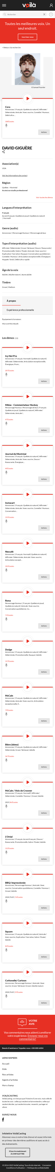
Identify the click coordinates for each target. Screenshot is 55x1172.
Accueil (5, 1064)
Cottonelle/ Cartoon (15, 980)
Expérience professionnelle (20, 310)
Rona (8, 600)
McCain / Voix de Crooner (18, 790)
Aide (4, 1069)
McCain (9, 695)
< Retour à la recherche (11, 47)
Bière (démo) (12, 744)
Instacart (10, 502)
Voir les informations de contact (14, 175)
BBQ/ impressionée (15, 882)
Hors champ (8, 1085)
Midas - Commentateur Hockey (21, 405)
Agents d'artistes (10, 1080)
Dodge (8, 649)
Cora (7, 107)
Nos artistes (7, 1074)
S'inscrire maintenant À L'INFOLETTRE (17, 1152)
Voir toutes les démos (44, 197)
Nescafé (9, 551)
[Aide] (51, 14)
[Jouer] (27, 98)
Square (9, 931)
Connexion (46, 1165)
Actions (44, 132)
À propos (11, 300)
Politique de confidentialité (38, 1168)
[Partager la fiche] (3, 151)
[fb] (3, 1120)
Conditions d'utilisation (15, 1168)
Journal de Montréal (15, 453)
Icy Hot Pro (11, 356)
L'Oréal (9, 836)
